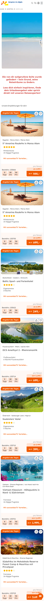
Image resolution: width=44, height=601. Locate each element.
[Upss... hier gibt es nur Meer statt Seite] (22, 41)
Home (2, 9)
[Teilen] (36, 114)
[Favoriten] (41, 114)
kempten (10, 9)
